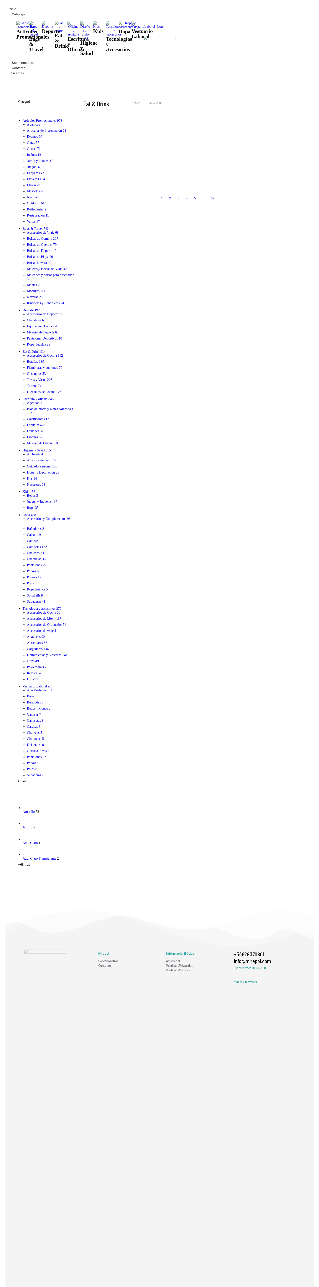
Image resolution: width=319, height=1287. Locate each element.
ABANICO (89, 125)
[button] (76, 3)
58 (212, 198)
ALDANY (147, 184)
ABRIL (145, 125)
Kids (98, 31)
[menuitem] (125, 961)
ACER (260, 125)
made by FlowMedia (246, 981)
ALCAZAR (90, 184)
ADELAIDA (148, 145)
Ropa (124, 31)
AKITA (145, 165)
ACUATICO (90, 145)
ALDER (204, 184)
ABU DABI (205, 125)
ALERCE (262, 184)
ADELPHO (205, 145)
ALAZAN (262, 165)
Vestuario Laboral (142, 33)
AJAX (87, 165)
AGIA (259, 145)
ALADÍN (204, 165)
